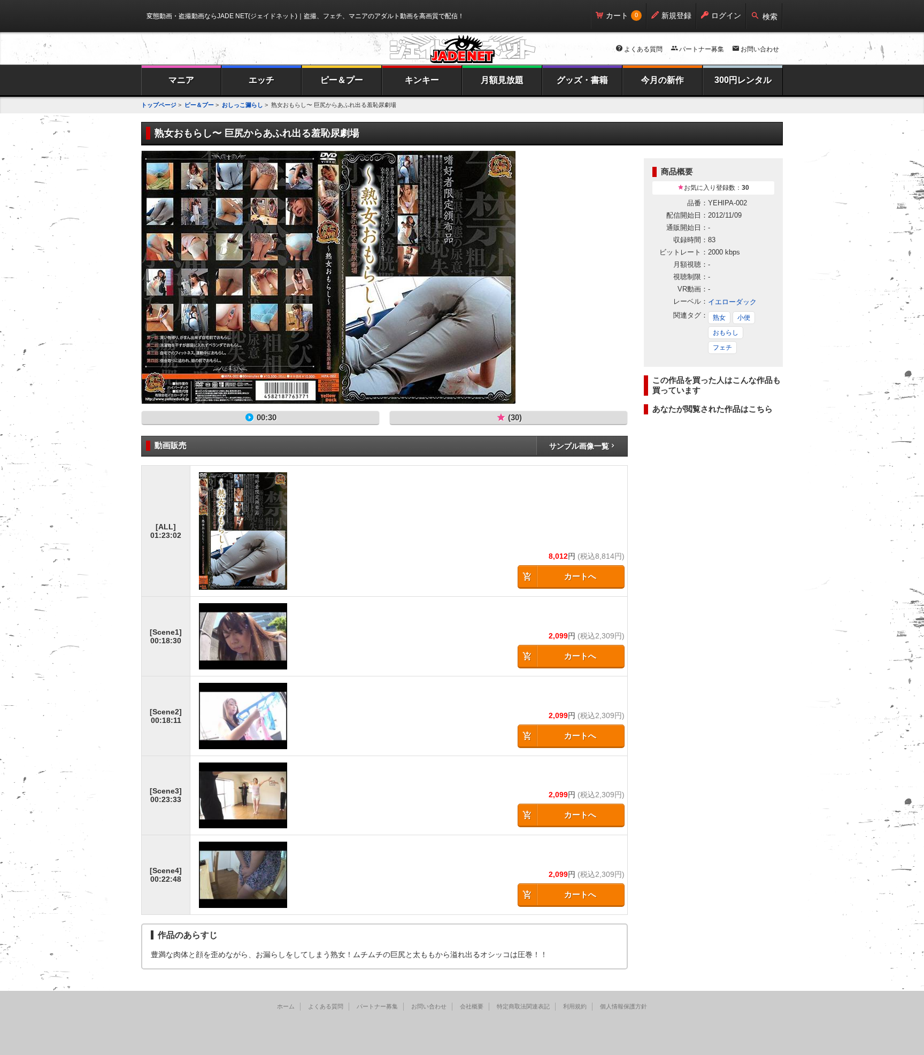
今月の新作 (662, 79)
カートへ (580, 576)
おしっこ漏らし (242, 105)
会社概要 (471, 1006)
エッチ (261, 79)
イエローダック (732, 302)
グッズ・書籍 (582, 79)
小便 (743, 317)
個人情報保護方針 (623, 1006)
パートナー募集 (701, 49)
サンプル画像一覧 (579, 446)
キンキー (422, 79)
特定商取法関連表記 (523, 1006)
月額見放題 (502, 79)
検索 (770, 16)
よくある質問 (643, 49)
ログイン (726, 15)
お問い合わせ (760, 49)
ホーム (286, 1006)
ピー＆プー (341, 79)
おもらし (725, 332)
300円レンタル (743, 79)
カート (617, 15)
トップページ (158, 105)
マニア (181, 79)
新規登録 (676, 15)
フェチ (722, 347)
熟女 (719, 317)
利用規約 (575, 1006)
